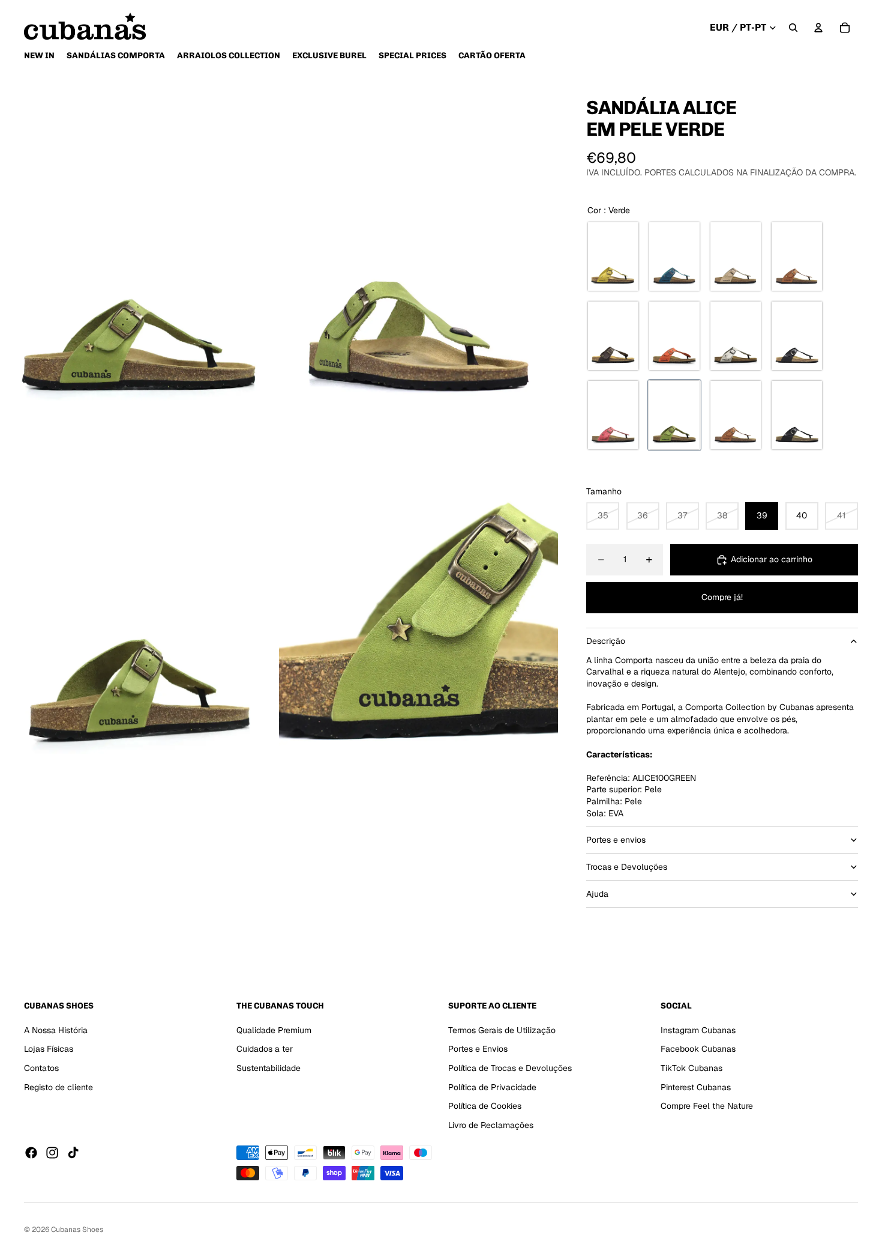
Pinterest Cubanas (696, 1087)
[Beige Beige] (736, 256)
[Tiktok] (73, 1153)
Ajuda (597, 893)
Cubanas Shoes (77, 1229)
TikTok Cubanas (691, 1068)
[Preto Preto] (797, 336)
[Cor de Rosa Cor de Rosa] (613, 415)
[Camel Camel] (797, 256)
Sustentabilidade (268, 1068)
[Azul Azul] (674, 256)
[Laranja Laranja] (674, 336)
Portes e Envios (478, 1049)
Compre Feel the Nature (707, 1105)
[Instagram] (52, 1153)
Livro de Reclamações (490, 1125)
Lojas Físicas (48, 1049)
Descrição (605, 641)
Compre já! (722, 597)
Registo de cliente (58, 1087)
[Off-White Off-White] (736, 336)
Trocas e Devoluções (626, 866)
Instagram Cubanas (698, 1030)
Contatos (41, 1068)
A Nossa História (56, 1030)
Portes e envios (616, 839)
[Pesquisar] (793, 27)
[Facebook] (31, 1153)
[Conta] (818, 27)
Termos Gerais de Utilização (502, 1030)
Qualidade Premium (273, 1030)
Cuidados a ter (264, 1049)
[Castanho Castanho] (613, 336)
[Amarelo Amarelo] (613, 256)
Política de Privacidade (492, 1087)
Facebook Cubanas (698, 1049)
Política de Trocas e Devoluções (510, 1068)
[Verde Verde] (674, 415)
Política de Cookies (484, 1105)
